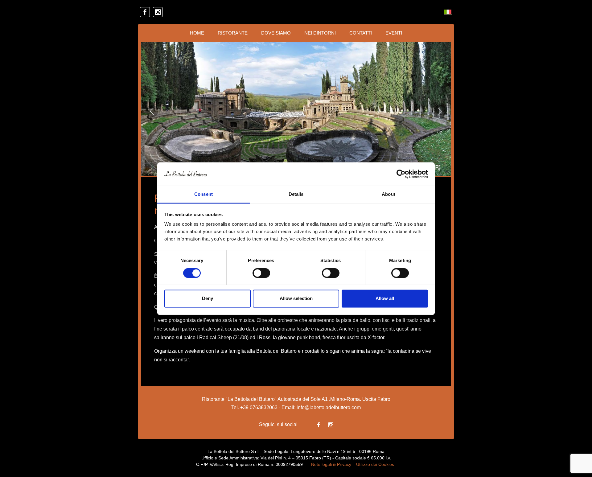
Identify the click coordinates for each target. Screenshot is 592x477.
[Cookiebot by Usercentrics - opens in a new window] (401, 174)
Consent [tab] (203, 194)
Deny (207, 298)
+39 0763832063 (259, 407)
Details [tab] (296, 194)
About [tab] (388, 194)
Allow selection (296, 298)
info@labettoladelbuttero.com (329, 407)
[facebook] (145, 12)
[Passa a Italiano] (448, 12)
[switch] (261, 273)
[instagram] (158, 12)
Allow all (385, 298)
